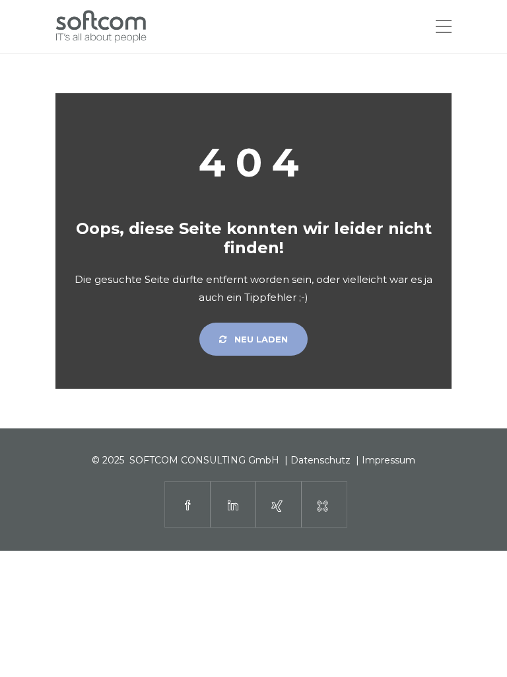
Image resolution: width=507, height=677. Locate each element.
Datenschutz (320, 460)
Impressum (388, 460)
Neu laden (260, 339)
